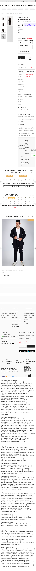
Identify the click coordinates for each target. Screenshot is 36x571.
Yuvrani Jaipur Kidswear (23, 533)
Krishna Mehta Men (7, 426)
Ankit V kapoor (5, 420)
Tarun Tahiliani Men (17, 428)
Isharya (11, 447)
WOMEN (4, 1)
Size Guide (29, 38)
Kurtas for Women (27, 465)
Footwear (10, 489)
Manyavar (32, 386)
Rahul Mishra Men (22, 436)
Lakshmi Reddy (29, 531)
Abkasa (30, 430)
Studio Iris (29, 411)
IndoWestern (28, 485)
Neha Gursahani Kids (14, 534)
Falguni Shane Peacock (7, 385)
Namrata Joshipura (22, 401)
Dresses (9, 466)
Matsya (29, 407)
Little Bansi (15, 531)
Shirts (16, 477)
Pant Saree (4, 473)
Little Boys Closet (5, 533)
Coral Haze (31, 455)
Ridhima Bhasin (13, 395)
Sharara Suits (4, 517)
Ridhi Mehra (26, 386)
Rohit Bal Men (27, 422)
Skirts (15, 470)
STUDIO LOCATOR (5, 315)
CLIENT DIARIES (15, 326)
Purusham (11, 425)
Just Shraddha (17, 452)
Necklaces (3, 493)
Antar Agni (3, 383)
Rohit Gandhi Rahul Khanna (8, 399)
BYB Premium (28, 536)
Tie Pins (15, 479)
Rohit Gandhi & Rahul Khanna (8, 396)
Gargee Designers (5, 433)
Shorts (6, 481)
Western (22, 485)
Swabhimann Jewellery (7, 452)
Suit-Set (21, 481)
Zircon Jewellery (28, 498)
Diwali (2, 541)
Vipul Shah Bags (6, 457)
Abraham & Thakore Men (24, 18)
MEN (10, 1)
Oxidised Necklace (30, 503)
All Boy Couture (5, 536)
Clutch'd (26, 449)
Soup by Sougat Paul (14, 406)
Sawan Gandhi (22, 407)
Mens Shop (15, 487)
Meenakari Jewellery (6, 498)
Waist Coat (10, 479)
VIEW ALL (31, 171)
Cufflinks (13, 485)
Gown (13, 466)
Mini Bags (20, 508)
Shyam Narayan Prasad (16, 404)
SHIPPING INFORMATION (29, 311)
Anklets (16, 496)
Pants (32, 477)
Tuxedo (22, 482)
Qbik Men (25, 428)
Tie (15, 489)
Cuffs (13, 493)
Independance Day (12, 541)
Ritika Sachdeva (12, 460)
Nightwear (10, 471)
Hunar (16, 450)
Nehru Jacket (10, 477)
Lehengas (3, 465)
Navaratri (3, 542)
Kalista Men (14, 433)
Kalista (3, 390)
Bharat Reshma (19, 425)
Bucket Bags (13, 508)
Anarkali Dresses (22, 517)
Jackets (20, 470)
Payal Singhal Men (5, 436)
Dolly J (29, 383)
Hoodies (31, 479)
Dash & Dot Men (9, 418)
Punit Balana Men (25, 426)
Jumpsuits (25, 470)
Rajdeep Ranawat (12, 393)
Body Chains (4, 496)
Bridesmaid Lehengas (7, 468)
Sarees (20, 465)
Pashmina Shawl (26, 509)
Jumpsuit (18, 484)
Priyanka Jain (4, 406)
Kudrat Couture (31, 433)
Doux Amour (29, 454)
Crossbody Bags (5, 508)
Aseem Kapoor (4, 414)
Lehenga (15, 516)
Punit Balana (4, 393)
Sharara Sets (19, 466)
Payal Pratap (29, 391)
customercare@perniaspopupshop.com (11, 338)
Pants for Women (24, 468)
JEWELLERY (16, 1)
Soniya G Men (14, 439)
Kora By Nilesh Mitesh (29, 443)
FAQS (25, 321)
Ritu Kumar (20, 395)
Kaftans (29, 466)
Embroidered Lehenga (23, 516)
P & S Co (10, 531)
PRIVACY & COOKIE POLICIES (28, 318)
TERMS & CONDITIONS (29, 315)
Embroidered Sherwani (12, 525)
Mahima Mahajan (20, 390)
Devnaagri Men (16, 426)
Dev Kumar (31, 425)
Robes (2, 481)
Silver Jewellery (5, 501)
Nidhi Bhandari (13, 455)
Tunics (33, 466)
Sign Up (29, 375)
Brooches (19, 489)
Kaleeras (17, 495)
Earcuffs (22, 495)
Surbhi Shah (23, 403)
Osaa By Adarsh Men (25, 385)
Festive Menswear (23, 487)
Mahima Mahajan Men (7, 435)
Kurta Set (11, 517)
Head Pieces (29, 495)
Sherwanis (3, 466)
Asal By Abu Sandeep (21, 383)
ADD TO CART (30, 57)
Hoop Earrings (10, 503)
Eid (19, 541)
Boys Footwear (15, 527)
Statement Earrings (14, 501)
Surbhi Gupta (17, 409)
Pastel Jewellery (5, 500)
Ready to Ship (10, 473)
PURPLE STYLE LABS (5, 311)
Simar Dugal (5, 409)
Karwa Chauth (10, 544)
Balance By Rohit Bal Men (19, 441)
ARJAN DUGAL (12, 431)
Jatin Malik (31, 428)
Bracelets (18, 493)
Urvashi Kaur (26, 412)
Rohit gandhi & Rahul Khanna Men (14, 422)
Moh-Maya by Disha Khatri (21, 447)
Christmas (31, 542)
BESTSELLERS (15, 311)
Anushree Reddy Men (6, 430)
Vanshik (3, 422)
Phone (29, 342)
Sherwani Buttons (27, 481)
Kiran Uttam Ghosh (10, 390)
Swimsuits (31, 470)
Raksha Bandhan (25, 541)
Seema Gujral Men (5, 439)
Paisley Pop (27, 459)
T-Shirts (11, 481)
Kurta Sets (14, 465)
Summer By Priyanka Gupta (8, 386)
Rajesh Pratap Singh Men (26, 420)
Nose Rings (4, 495)
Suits (29, 477)
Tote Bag (25, 508)
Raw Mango (4, 382)
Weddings (3, 544)
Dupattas (4, 471)
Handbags (3, 506)
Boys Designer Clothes (6, 523)
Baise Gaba (19, 386)
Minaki (32, 452)
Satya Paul (26, 382)
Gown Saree (30, 471)
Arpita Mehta (14, 407)
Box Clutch (18, 509)
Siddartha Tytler (29, 396)
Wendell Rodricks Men (6, 441)
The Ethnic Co (4, 425)
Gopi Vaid (23, 406)
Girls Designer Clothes (6, 516)
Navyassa (13, 533)
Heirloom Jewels (23, 496)
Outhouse (31, 449)
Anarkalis (9, 465)
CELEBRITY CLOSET (16, 319)
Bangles (27, 493)
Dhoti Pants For (5, 519)
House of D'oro (25, 452)
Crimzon (23, 460)
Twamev (20, 423)
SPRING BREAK (22, 439)
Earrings (9, 493)
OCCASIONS (15, 324)
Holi (6, 541)
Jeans (2, 482)
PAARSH (23, 435)
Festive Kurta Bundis (6, 487)
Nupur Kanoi (5, 391)
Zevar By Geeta (23, 450)
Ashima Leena (19, 399)
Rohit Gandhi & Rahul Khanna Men (20, 438)
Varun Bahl (31, 399)
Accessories (24, 484)
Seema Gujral (20, 396)
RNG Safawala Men (6, 438)
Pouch (8, 506)
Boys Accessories (24, 527)
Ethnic (17, 485)
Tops (24, 466)
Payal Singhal (12, 398)
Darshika (25, 425)
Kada (2, 505)
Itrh (10, 411)
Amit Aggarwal (12, 401)
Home (2, 13)
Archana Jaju (24, 409)
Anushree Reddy (11, 383)
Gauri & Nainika (20, 388)
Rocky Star (16, 385)
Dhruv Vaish (17, 418)
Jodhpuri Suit (16, 482)
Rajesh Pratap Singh (23, 393)
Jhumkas (32, 501)
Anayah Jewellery (14, 454)
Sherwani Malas (6, 485)
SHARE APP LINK (31, 346)
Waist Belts (14, 506)
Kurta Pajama (8, 482)
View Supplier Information (29, 75)
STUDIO (30, 1)
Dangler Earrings (24, 501)
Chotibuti (21, 531)
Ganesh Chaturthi (16, 542)
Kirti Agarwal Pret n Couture (17, 536)
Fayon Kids (4, 531)
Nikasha (26, 399)
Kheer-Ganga (27, 423)
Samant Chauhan (15, 403)
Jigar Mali (14, 411)
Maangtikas (11, 495)
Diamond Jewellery (24, 500)
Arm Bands (11, 496)
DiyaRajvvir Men (21, 431)
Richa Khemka (4, 411)
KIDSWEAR (24, 1)
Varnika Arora (4, 449)
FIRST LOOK (3, 317)
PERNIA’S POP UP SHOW (6, 313)
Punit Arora (14, 436)
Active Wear (4, 489)
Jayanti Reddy (28, 388)
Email (23, 342)
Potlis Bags (23, 505)
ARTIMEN (25, 430)
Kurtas (25, 477)
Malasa (11, 409)
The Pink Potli (19, 449)
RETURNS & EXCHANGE (29, 313)
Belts (14, 505)
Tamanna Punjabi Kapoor (7, 412)
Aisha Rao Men (4, 431)
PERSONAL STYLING (16, 322)
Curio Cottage (4, 447)
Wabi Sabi (3, 423)
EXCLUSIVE (14, 313)
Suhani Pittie (4, 460)
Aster (13, 450)
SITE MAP (26, 323)
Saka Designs (28, 534)
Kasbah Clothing (22, 433)
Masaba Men (17, 435)
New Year (17, 544)
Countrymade (24, 418)
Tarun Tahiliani (4, 398)
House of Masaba (5, 407)
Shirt (29, 525)
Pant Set (31, 487)
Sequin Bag (11, 509)
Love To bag (12, 449)
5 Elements (20, 455)
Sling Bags (26, 506)
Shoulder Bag (4, 509)
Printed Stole (15, 511)
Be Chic (26, 455)
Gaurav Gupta (20, 398)
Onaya (13, 388)
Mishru (27, 390)
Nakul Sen (32, 390)
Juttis (18, 505)
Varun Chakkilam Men (17, 443)
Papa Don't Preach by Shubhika (17, 391)
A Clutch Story (4, 455)
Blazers (16, 481)
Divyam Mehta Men (14, 420)
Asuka (8, 423)
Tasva (2, 418)
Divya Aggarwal (5, 404)
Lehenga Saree (22, 471)
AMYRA (13, 457)
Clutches (29, 505)
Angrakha (27, 482)
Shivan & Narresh (6, 388)
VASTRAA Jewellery (6, 450)
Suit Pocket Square (23, 479)
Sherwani (20, 477)
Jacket (21, 525)
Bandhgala (4, 484)
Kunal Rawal (14, 423)
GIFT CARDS (15, 317)
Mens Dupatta (11, 484)
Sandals (11, 505)
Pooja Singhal (19, 382)
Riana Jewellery (5, 454)
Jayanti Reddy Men (6, 443)
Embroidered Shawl (6, 511)
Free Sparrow (4, 534)
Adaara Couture (22, 411)
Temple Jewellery (14, 500)
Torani (33, 407)
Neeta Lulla (4, 401)
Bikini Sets (10, 470)
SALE (13, 315)
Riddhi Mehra (4, 395)
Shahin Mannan (19, 412)
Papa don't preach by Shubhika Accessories (12, 459)
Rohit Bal (26, 395)
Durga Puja (25, 542)
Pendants (31, 496)
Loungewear (31, 484)
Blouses (16, 471)
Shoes (6, 505)
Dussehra (9, 542)
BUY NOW (21, 57)
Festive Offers (18, 473)
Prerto (18, 460)
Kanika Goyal (26, 404)
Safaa (30, 409)
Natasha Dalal (11, 382)
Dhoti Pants (17, 468)
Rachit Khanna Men (17, 430)
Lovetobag (22, 454)
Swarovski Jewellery (17, 498)
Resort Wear (4, 470)
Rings (22, 493)
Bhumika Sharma (5, 403)
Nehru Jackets (26, 523)
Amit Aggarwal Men (6, 428)
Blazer (25, 525)
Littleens (22, 534)
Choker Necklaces (19, 503)
